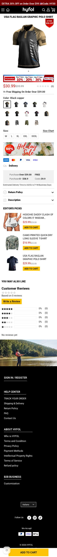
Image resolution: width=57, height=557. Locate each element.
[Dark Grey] (16, 104)
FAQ (6, 413)
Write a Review (11, 301)
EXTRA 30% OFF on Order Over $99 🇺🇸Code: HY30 (28, 3)
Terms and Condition (15, 441)
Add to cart (28, 552)
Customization (11, 483)
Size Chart (48, 130)
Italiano (25, 504)
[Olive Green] (34, 104)
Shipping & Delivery (14, 403)
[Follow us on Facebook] (29, 518)
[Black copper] (7, 104)
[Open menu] (2, 10)
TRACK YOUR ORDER (15, 398)
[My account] (48, 9)
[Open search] (43, 9)
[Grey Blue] (25, 104)
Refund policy (11, 465)
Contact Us (10, 418)
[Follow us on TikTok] (40, 518)
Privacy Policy (11, 446)
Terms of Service (13, 460)
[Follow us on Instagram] (35, 518)
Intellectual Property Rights (18, 455)
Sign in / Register (15, 377)
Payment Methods (13, 450)
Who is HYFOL (11, 436)
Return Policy (11, 408)
